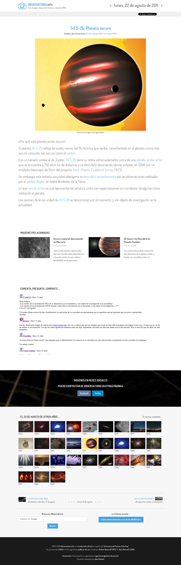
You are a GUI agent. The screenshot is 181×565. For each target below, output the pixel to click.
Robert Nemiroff (105, 549)
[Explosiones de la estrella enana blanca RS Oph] (73, 426)
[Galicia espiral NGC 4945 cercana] (106, 426)
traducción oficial (85, 546)
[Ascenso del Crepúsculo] (73, 460)
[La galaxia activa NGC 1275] (138, 443)
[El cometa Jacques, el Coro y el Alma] (41, 443)
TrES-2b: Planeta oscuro (90, 28)
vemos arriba (36, 188)
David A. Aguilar (92, 33)
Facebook (84, 393)
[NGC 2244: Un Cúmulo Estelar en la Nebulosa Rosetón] (122, 460)
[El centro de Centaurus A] (138, 460)
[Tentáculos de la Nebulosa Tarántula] (154, 443)
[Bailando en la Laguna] (154, 460)
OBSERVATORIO (37, 4)
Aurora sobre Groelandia (143, 498)
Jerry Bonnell (123, 549)
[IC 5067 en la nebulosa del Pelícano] (57, 443)
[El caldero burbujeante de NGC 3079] (106, 460)
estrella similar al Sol (149, 160)
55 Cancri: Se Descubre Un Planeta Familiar (137, 240)
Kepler (109, 33)
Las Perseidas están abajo (38, 498)
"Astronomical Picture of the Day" (116, 546)
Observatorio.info (67, 546)
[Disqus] (90, 324)
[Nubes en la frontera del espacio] (73, 443)
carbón (70, 153)
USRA (132, 549)
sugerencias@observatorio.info (106, 556)
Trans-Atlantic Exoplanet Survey (93, 170)
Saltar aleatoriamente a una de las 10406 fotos (121, 519)
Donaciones (67, 556)
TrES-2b (37, 148)
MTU (114, 549)
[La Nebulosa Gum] (122, 443)
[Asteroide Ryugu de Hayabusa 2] (122, 426)
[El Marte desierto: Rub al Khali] (41, 460)
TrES (104, 33)
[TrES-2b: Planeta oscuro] (89, 443)
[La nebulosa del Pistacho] (41, 426)
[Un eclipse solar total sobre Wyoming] (138, 426)
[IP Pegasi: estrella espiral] (25, 476)
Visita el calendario (152, 417)
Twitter (98, 393)
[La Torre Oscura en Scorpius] (25, 426)
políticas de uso (84, 549)
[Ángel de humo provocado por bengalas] (25, 460)
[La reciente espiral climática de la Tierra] (57, 426)
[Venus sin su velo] (57, 476)
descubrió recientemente (99, 176)
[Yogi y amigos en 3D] (89, 426)
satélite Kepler (35, 181)
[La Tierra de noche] (57, 460)
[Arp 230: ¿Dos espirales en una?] (41, 476)
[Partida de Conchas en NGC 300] (89, 460)
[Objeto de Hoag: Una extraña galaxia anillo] (106, 443)
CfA (100, 33)
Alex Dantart (99, 559)
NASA (115, 33)
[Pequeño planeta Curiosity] (25, 443)
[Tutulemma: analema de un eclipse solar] (154, 426)
